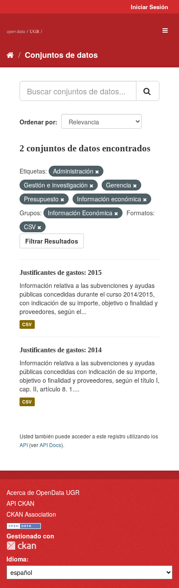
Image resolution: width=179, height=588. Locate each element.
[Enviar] (147, 91)
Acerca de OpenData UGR (43, 492)
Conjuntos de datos (61, 54)
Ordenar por (37, 121)
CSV (27, 324)
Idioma (17, 559)
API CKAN (20, 503)
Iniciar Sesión (149, 7)
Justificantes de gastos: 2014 (61, 350)
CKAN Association (31, 514)
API (24, 444)
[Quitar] (97, 171)
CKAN (21, 545)
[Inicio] (10, 54)
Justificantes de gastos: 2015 (61, 272)
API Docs (50, 444)
